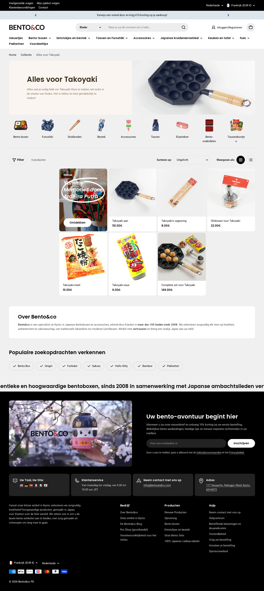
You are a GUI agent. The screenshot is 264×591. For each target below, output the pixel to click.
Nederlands (213, 5)
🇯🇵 (45, 485)
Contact (43, 7)
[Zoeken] (183, 27)
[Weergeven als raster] (240, 160)
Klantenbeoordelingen (22, 7)
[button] (36, 15)
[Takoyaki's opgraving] (182, 193)
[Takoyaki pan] (133, 193)
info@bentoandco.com (157, 485)
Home (12, 54)
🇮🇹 (41, 485)
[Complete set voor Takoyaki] (182, 257)
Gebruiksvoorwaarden (208, 452)
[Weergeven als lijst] (250, 160)
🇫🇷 (36, 485)
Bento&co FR (26, 581)
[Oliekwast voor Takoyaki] (231, 193)
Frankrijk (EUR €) (241, 5)
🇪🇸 (31, 485)
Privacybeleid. (237, 452)
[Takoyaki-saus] (133, 257)
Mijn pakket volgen (48, 3)
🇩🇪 (26, 485)
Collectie (26, 54)
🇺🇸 (21, 485)
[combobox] (132, 27)
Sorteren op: (164, 160)
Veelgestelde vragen (21, 3)
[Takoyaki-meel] (83, 257)
